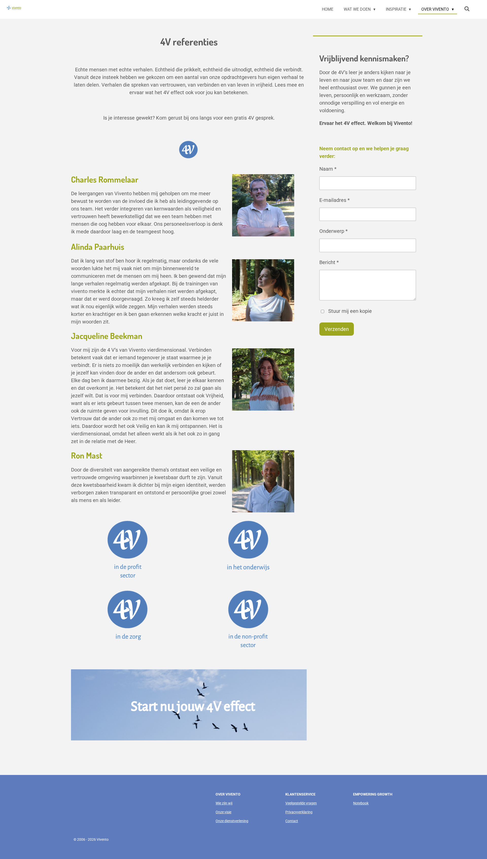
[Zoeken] (467, 8)
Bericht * (329, 262)
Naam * (328, 169)
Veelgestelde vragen (301, 803)
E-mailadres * (334, 200)
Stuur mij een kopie (350, 311)
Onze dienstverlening (232, 821)
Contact (291, 821)
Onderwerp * (333, 231)
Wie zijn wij (224, 803)
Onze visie (223, 812)
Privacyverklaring (298, 812)
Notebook (361, 803)
